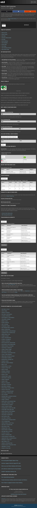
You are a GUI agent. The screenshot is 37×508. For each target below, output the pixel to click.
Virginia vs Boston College (6, 349)
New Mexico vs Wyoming (6, 384)
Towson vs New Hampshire (7, 354)
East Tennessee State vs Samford (8, 327)
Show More (4, 272)
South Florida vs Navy (6, 372)
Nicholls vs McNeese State (6, 434)
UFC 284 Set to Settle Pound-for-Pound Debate (11, 468)
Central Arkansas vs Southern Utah (8, 436)
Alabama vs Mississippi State (7, 443)
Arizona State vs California (7, 357)
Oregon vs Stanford (5, 399)
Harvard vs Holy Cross (6, 389)
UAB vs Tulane (4, 310)
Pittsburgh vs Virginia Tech (7, 439)
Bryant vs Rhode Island (6, 329)
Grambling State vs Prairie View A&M (8, 407)
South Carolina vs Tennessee (7, 429)
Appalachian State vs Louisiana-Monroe (9, 438)
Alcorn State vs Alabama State (7, 392)
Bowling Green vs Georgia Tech (7, 359)
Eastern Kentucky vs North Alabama (8, 411)
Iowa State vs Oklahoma (6, 417)
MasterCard (27, 290)
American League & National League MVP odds (11, 463)
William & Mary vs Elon (6, 334)
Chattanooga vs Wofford (6, 397)
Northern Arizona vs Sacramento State (9, 444)
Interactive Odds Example (6, 37)
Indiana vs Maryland (5, 379)
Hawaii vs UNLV (5, 381)
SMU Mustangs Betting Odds (7, 214)
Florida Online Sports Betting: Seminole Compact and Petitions (14, 479)
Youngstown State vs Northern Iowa (8, 332)
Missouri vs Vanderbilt (6, 382)
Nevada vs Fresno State (6, 448)
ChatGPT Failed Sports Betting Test (8, 471)
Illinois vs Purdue (5, 369)
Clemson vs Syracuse (6, 312)
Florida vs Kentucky (5, 322)
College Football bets (10, 196)
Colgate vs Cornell (5, 335)
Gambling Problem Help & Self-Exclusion (18, 494)
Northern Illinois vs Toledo (6, 366)
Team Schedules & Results (6, 47)
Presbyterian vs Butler (6, 325)
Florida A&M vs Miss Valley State (8, 409)
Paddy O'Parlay (4, 34)
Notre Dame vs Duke (5, 426)
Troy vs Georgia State (6, 421)
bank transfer (4, 292)
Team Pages (4, 46)
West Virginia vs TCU (5, 441)
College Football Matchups (7, 453)
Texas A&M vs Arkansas (6, 319)
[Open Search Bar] (31, 2)
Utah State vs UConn (5, 309)
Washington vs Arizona (6, 446)
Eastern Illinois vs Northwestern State (8, 401)
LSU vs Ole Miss (5, 394)
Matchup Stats (4, 32)
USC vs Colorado (5, 324)
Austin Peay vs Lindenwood (7, 347)
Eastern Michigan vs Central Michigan (8, 330)
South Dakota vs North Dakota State (8, 344)
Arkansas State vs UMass (6, 376)
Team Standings (5, 42)
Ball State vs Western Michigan (7, 362)
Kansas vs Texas (5, 374)
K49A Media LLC (3, 498)
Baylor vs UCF (4, 364)
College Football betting (12, 18)
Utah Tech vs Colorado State (7, 424)
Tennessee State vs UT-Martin (7, 404)
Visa (21, 290)
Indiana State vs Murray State (7, 412)
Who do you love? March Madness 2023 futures (11, 466)
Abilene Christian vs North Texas (8, 422)
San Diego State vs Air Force (7, 431)
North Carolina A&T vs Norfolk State (8, 342)
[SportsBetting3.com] (2, 2)
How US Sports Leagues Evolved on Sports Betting (11, 482)
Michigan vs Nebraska (6, 371)
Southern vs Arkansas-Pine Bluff (7, 391)
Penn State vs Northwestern (7, 314)
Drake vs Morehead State (6, 337)
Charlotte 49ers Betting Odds (7, 213)
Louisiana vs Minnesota (6, 315)
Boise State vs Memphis (6, 386)
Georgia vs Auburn (5, 361)
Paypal (16, 292)
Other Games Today (5, 49)
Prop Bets (3, 39)
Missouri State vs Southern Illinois (8, 387)
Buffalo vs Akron (5, 320)
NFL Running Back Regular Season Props (9, 460)
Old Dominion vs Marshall (6, 377)
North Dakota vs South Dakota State (8, 352)
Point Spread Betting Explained (7, 477)
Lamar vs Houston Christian (7, 406)
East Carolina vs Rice (5, 416)
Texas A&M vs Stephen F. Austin (7, 402)
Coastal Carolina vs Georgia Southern (9, 419)
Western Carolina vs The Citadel (7, 345)
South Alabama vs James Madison (8, 317)
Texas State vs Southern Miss (7, 414)
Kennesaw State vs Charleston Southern (9, 396)
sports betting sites (11, 284)
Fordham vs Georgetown (6, 339)
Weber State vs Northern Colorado (8, 356)
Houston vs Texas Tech (6, 367)
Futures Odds (4, 44)
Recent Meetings (5, 41)
